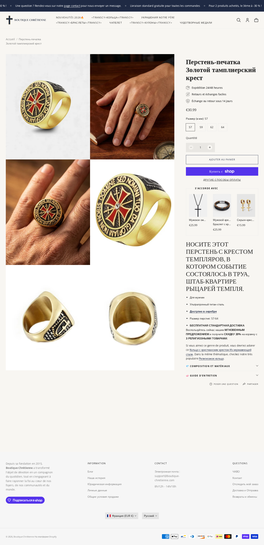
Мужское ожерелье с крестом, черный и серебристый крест (198, 220)
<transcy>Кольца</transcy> (113, 17)
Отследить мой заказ (245, 484)
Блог (90, 471)
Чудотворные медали (196, 22)
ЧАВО (236, 471)
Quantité (191, 138)
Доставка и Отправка (245, 490)
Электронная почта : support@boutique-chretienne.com (167, 476)
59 (201, 127)
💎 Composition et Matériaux (208, 366)
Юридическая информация (104, 484)
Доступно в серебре (203, 311)
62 (211, 127)
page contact (72, 6)
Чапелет (115, 22)
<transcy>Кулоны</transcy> (151, 22)
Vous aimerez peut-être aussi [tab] (132, 423)
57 (190, 127)
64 (222, 127)
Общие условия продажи (103, 496)
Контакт (237, 477)
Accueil (10, 39)
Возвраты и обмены (244, 496)
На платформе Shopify (46, 536)
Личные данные (97, 490)
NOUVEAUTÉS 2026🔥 (70, 17)
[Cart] (256, 20)
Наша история (96, 477)
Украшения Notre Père (158, 17)
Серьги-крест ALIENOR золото (246, 220)
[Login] (247, 20)
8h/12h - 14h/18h (165, 486)
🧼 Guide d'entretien (201, 375)
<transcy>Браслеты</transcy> (79, 22)
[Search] (239, 20)
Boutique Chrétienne (24, 536)
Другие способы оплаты (222, 179)
